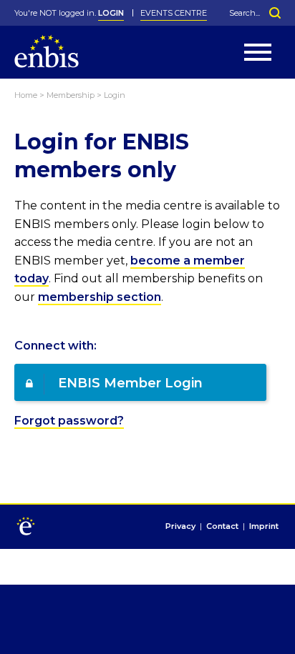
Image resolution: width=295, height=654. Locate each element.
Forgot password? (69, 420)
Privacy (180, 526)
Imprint (264, 526)
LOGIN (111, 13)
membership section (99, 297)
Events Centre (173, 13)
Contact (222, 526)
